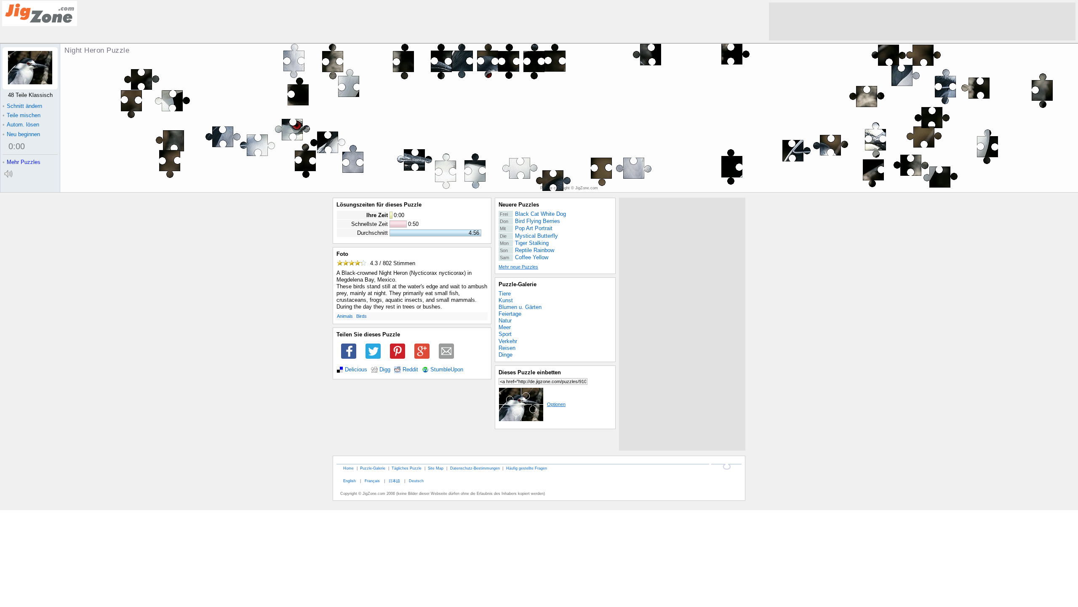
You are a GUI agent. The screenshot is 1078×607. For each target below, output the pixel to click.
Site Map (435, 468)
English (349, 480)
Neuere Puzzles (519, 204)
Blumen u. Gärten (520, 307)
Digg (384, 370)
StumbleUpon (446, 370)
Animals (345, 316)
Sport (505, 334)
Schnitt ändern (22, 106)
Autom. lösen (21, 124)
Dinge (505, 355)
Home (348, 468)
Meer (505, 327)
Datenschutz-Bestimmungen (475, 468)
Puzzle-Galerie (517, 284)
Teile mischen (21, 115)
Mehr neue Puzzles (518, 266)
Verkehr (508, 341)
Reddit (410, 370)
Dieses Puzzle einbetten (530, 372)
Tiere (505, 293)
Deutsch (416, 480)
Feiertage (510, 314)
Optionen (556, 404)
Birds (361, 316)
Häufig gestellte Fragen (526, 468)
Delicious (356, 370)
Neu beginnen (21, 134)
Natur (505, 320)
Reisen (507, 348)
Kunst (506, 300)
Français (372, 480)
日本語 (394, 480)
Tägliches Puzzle (407, 468)
